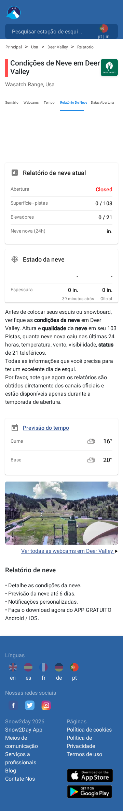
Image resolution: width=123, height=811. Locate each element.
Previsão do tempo (46, 428)
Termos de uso (84, 754)
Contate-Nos (20, 779)
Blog (10, 770)
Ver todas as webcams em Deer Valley (67, 551)
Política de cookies (89, 729)
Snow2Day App (23, 729)
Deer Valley (58, 47)
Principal (14, 47)
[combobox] (53, 31)
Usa (35, 47)
